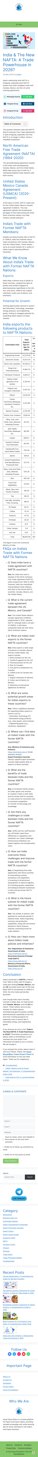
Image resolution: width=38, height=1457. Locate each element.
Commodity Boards (10, 1221)
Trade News (7, 1254)
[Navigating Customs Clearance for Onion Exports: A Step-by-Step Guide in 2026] (10, 1285)
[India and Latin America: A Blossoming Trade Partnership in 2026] (10, 1330)
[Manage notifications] (33, 1452)
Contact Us (7, 1380)
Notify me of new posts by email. (17, 1155)
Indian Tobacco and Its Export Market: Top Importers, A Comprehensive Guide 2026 (19, 1071)
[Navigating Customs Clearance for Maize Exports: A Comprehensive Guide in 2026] (10, 1299)
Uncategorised (11, 1065)
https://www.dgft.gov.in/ (17, 961)
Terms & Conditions (10, 1390)
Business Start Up (10, 1218)
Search (5, 1173)
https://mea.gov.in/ (15, 969)
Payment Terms (9, 1245)
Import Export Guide (11, 1235)
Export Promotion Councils (13, 1228)
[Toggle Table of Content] (24, 124)
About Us (6, 1377)
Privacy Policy (8, 1387)
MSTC (5, 1241)
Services (6, 1251)
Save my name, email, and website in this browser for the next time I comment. (19, 1139)
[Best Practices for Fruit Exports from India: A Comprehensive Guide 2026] (10, 1316)
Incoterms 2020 (9, 1238)
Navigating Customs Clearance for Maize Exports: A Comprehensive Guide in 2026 (19, 1307)
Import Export (8, 1231)
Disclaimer (7, 1383)
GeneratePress (19, 1454)
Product (6, 1248)
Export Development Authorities (15, 1225)
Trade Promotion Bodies (12, 1258)
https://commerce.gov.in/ (17, 752)
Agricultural (7, 1215)
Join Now (28, 97)
